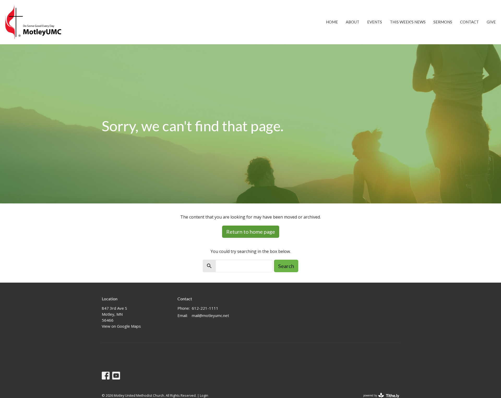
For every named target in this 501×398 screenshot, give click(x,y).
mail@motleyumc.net (210, 315)
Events (374, 22)
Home (332, 22)
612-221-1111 (205, 308)
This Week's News (408, 22)
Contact (469, 22)
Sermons (442, 22)
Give (491, 22)
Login (204, 395)
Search (286, 266)
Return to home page (250, 231)
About (352, 22)
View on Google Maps (121, 326)
